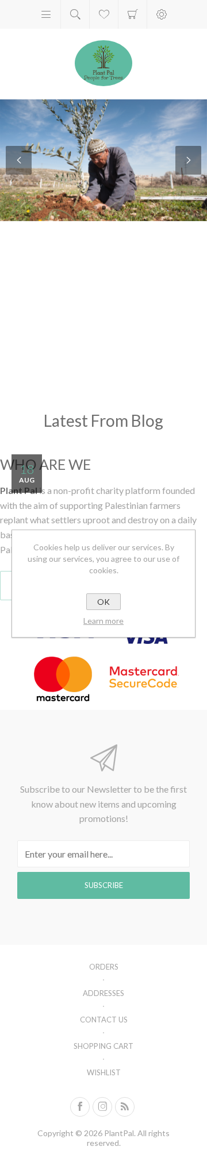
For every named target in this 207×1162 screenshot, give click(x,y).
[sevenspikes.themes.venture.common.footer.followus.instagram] (102, 1107)
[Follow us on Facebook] (80, 1107)
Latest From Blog (103, 420)
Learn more (103, 621)
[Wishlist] (104, 14)
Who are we (45, 464)
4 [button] (112, 208)
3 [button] (104, 208)
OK (103, 602)
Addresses (103, 993)
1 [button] (87, 208)
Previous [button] (19, 160)
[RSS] (125, 1107)
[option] (103, 160)
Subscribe (104, 885)
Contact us (104, 1019)
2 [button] (95, 208)
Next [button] (188, 160)
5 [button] (121, 208)
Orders (103, 966)
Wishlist (104, 1072)
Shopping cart (132, 14)
